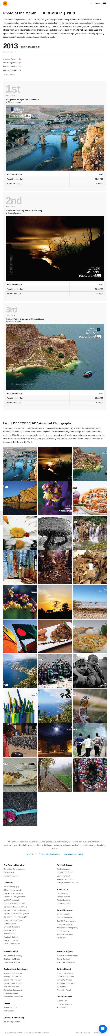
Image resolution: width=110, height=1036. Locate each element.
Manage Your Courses (65, 879)
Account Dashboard (65, 873)
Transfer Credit (10, 924)
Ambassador (9, 1011)
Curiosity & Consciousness (14, 869)
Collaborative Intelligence (49, 854)
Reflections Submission (13, 990)
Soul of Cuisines (63, 959)
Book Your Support (64, 1004)
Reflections (61, 938)
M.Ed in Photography (12, 900)
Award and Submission (66, 983)
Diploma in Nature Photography (16, 914)
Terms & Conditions (83, 1032)
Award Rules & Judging (13, 956)
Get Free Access (63, 869)
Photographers (63, 931)
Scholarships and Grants (13, 920)
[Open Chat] (103, 1029)
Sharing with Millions (12, 959)
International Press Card (87, 30)
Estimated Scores (11, 993)
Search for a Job (10, 1007)
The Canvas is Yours (12, 962)
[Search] (91, 3)
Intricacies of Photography (67, 928)
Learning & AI (9, 873)
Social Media (62, 1007)
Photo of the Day (63, 914)
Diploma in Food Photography (15, 917)
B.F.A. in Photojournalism (13, 890)
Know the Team (10, 930)
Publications (62, 987)
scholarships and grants (28, 33)
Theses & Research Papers (67, 956)
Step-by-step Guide (65, 973)
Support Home (62, 1001)
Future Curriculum (11, 876)
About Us (30, 854)
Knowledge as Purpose (73, 854)
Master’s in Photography (13, 893)
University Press (63, 904)
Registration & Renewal (13, 973)
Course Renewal (63, 876)
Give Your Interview (11, 987)
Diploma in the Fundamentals (15, 907)
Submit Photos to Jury (13, 980)
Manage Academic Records (68, 883)
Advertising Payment (12, 1022)
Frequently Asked (64, 990)
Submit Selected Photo (13, 983)
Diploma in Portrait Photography (16, 910)
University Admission (65, 977)
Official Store (62, 893)
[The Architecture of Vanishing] (2, 518)
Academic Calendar (11, 937)
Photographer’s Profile (12, 977)
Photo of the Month (64, 918)
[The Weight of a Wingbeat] (108, 518)
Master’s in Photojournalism (14, 897)
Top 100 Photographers (66, 921)
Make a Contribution (12, 944)
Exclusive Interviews (65, 934)
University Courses (64, 980)
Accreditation (9, 934)
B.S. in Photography (11, 887)
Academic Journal (64, 900)
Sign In (97, 3)
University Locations (12, 927)
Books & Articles (63, 897)
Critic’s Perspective (64, 924)
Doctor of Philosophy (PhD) (14, 904)
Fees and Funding (11, 940)
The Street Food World (66, 962)
